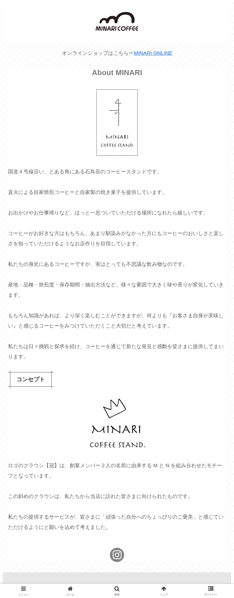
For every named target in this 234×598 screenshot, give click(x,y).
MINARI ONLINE (153, 53)
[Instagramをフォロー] (117, 555)
